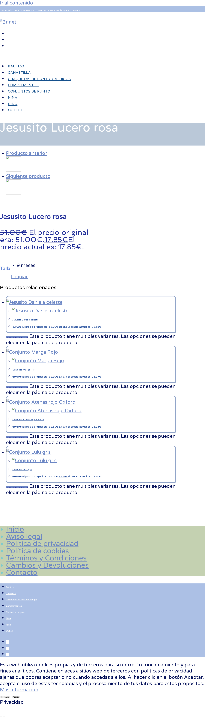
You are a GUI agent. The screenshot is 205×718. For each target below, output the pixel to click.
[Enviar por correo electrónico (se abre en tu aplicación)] (7, 46)
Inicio (15, 529)
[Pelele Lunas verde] (13, 193)
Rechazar (5, 697)
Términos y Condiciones (46, 558)
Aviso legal (24, 536)
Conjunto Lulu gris (22, 469)
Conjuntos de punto (16, 612)
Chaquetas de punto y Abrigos (21, 599)
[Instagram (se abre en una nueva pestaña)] (7, 39)
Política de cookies (37, 551)
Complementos (14, 606)
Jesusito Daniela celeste (25, 320)
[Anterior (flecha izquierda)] (1, 716)
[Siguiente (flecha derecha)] (4, 716)
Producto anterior (26, 153)
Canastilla (11, 593)
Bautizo (10, 587)
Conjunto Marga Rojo (24, 370)
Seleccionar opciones (17, 337)
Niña (8, 618)
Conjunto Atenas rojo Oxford (28, 419)
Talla (5, 269)
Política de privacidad (42, 543)
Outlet (9, 631)
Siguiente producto (28, 176)
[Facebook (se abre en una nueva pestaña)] (7, 33)
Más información (19, 690)
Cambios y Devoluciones (47, 565)
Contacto (22, 572)
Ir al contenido (16, 3)
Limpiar (19, 276)
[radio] (26, 266)
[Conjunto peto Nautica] (13, 170)
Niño (8, 624)
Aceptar (16, 697)
